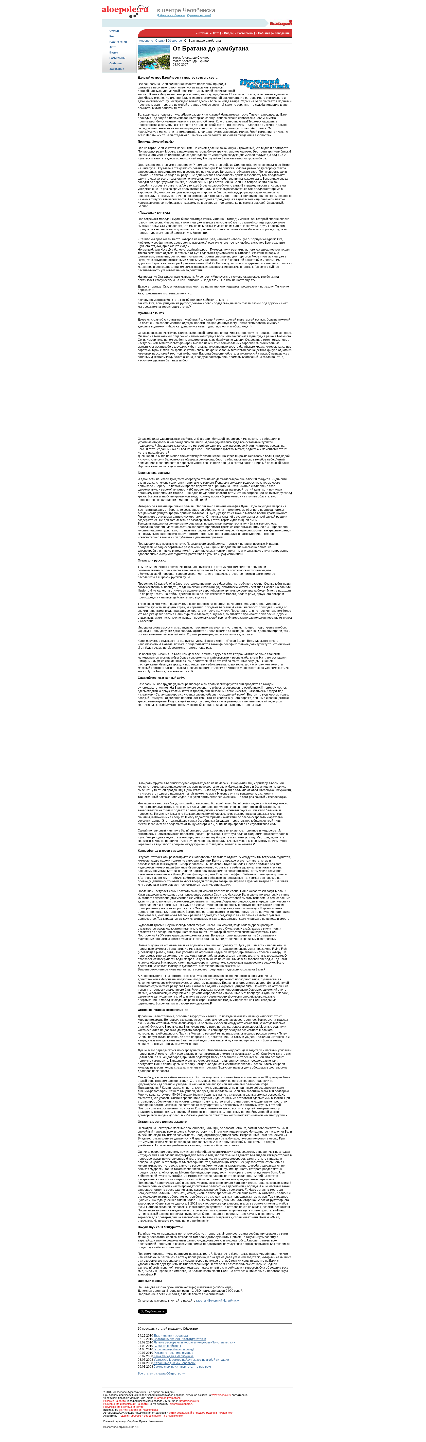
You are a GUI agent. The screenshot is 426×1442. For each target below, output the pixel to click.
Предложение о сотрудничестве (123, 1406)
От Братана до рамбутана (202, 40)
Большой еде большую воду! (173, 1349)
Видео (113, 52)
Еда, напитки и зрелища (170, 1335)
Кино (112, 36)
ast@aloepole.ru (189, 1400)
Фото (112, 47)
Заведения (116, 68)
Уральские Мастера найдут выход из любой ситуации (191, 1359)
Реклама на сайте (114, 1400)
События (115, 63)
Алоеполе (146, 40)
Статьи (114, 30)
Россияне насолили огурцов (173, 1353)
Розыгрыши (117, 57)
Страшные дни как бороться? (174, 1363)
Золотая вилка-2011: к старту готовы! (179, 1339)
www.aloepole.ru (221, 1394)
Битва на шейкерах (167, 1346)
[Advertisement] (119, 152)
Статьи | (204, 33)
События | (265, 33)
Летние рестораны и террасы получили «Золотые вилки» (194, 1342)
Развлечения (118, 41)
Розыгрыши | (246, 33)
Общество (175, 40)
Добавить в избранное (171, 15)
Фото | (217, 33)
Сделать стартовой (199, 15)
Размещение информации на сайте (125, 1403)
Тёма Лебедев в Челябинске (173, 1356)
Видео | (229, 33)
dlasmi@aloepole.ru (181, 1403)
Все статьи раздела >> (161, 1373)
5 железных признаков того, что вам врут (182, 1366)
